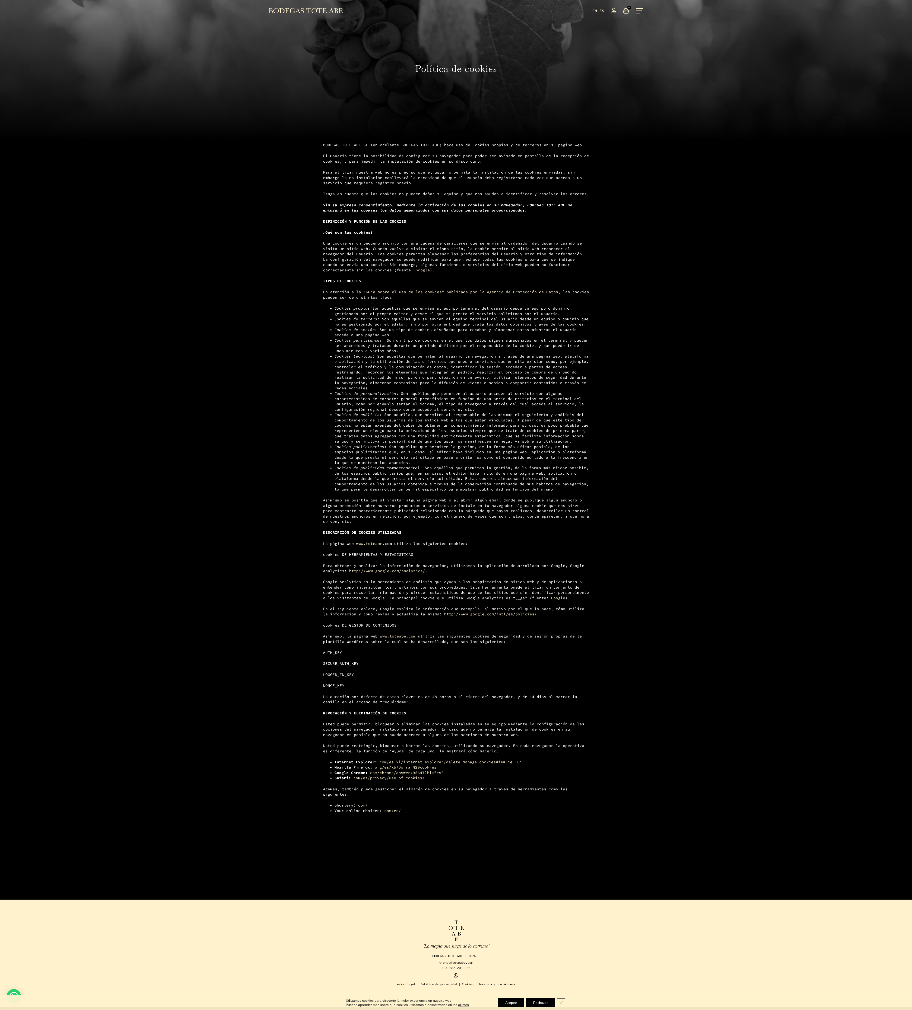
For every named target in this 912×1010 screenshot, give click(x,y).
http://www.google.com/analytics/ (387, 570)
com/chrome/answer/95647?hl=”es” (407, 772)
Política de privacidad (438, 984)
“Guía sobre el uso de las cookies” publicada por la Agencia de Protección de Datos (460, 291)
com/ (363, 805)
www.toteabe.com (374, 543)
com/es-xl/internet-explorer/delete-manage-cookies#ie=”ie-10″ (451, 762)
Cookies (468, 984)
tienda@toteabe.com (456, 962)
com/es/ (392, 810)
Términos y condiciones (497, 984)
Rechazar (540, 1003)
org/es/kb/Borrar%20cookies (406, 767)
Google (423, 270)
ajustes (463, 1005)
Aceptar (511, 1003)
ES (601, 10)
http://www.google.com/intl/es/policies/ (490, 614)
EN (594, 10)
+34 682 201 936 (456, 968)
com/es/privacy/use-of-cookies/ (389, 777)
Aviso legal (406, 984)
